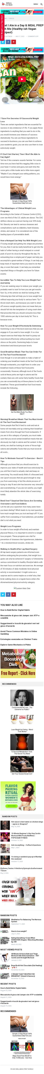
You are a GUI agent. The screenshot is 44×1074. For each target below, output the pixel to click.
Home (5, 18)
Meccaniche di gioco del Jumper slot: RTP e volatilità (21, 995)
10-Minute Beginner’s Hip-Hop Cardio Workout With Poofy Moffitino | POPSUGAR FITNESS (25, 836)
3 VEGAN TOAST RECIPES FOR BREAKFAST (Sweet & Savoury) (23, 975)
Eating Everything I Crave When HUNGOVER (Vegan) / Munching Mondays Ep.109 (27, 940)
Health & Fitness (6, 36)
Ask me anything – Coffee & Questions (26, 845)
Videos (11, 18)
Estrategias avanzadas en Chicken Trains (18, 639)
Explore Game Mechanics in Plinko (15, 645)
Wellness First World (24, 1069)
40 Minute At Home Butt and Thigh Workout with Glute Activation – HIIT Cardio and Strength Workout (25, 956)
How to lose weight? (19, 931)
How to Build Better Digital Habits (15, 610)
